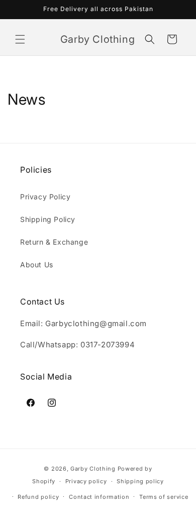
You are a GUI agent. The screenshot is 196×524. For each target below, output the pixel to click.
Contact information (99, 496)
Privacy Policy (45, 196)
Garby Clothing (93, 468)
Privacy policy (86, 481)
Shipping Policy (47, 219)
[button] (20, 39)
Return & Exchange (54, 242)
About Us (36, 264)
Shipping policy (140, 481)
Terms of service (163, 496)
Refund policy (38, 496)
